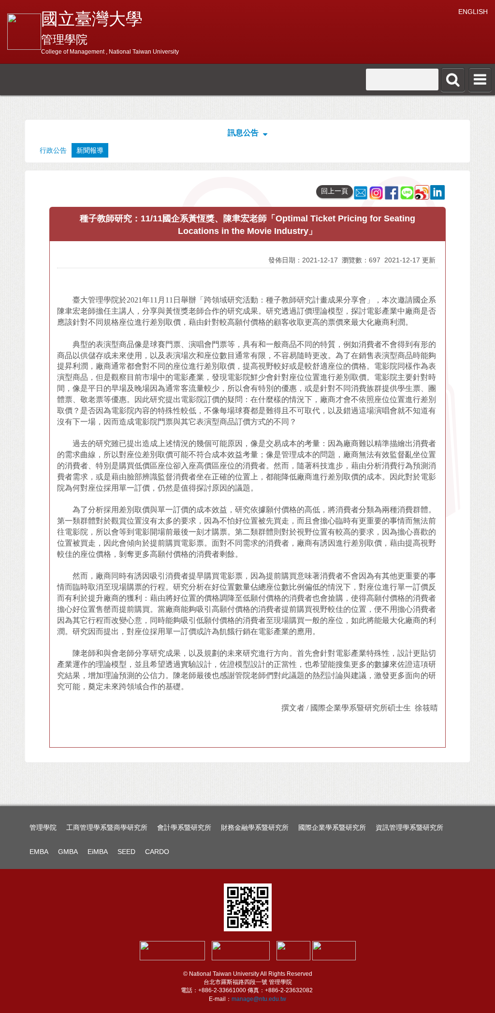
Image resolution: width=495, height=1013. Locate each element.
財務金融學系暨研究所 (255, 827)
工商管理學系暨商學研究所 (106, 827)
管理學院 (43, 827)
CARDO (157, 851)
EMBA (38, 851)
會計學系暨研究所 (184, 827)
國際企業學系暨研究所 (332, 827)
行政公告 (53, 150)
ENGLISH (473, 11)
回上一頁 (334, 191)
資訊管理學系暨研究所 (409, 827)
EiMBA (97, 851)
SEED (126, 851)
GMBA (68, 851)
